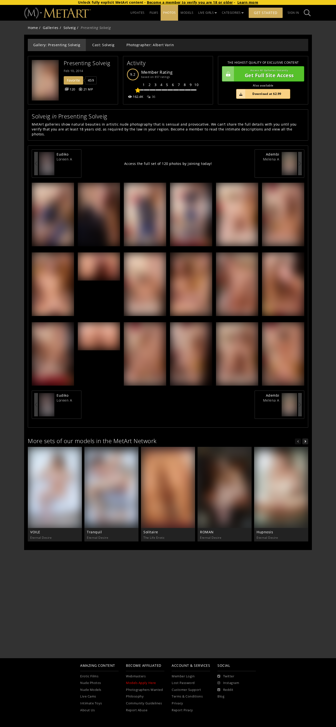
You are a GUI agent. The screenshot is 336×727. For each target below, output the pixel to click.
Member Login (183, 676)
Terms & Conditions (187, 696)
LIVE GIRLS (206, 13)
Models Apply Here (141, 683)
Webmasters (136, 676)
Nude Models (90, 690)
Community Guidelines (144, 703)
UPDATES (137, 13)
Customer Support (186, 690)
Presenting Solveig (87, 63)
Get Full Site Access (269, 74)
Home (33, 27)
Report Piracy (182, 710)
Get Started (265, 12)
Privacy (177, 703)
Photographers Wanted (144, 690)
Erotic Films (89, 676)
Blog (220, 696)
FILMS (154, 13)
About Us (87, 710)
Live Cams (88, 696)
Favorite (73, 80)
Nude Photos (90, 683)
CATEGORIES (231, 13)
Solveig (69, 27)
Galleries (51, 27)
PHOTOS (169, 13)
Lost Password (183, 683)
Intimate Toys (91, 703)
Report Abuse (136, 710)
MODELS (187, 13)
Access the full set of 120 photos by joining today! (168, 163)
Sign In (293, 13)
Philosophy (135, 696)
